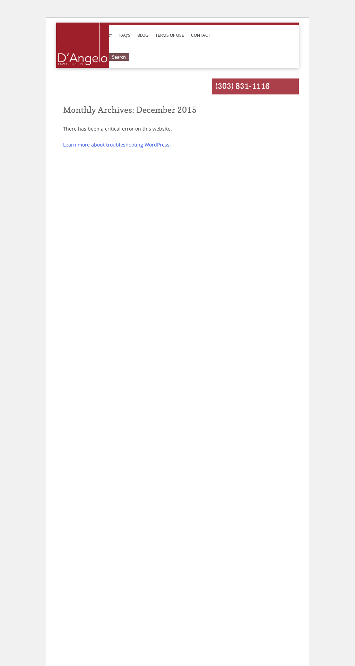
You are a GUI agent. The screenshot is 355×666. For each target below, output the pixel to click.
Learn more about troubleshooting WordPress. (117, 144)
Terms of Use (169, 35)
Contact (200, 35)
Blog (142, 35)
